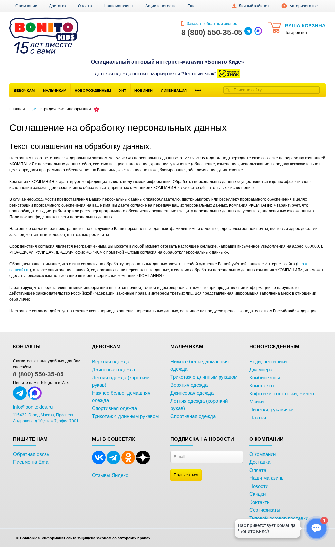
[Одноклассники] (128, 463)
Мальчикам (54, 90)
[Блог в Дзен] (143, 463)
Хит (122, 90)
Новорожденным (93, 90)
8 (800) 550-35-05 (38, 374)
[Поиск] (227, 90)
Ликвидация (174, 90)
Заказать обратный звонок (211, 23)
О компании (26, 6)
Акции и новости (160, 6)
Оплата (85, 6)
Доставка (57, 6)
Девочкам (24, 90)
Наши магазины (118, 6)
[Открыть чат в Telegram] (248, 32)
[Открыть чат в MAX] (258, 32)
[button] (192, 6)
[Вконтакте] (99, 463)
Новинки (143, 90)
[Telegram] (113, 463)
